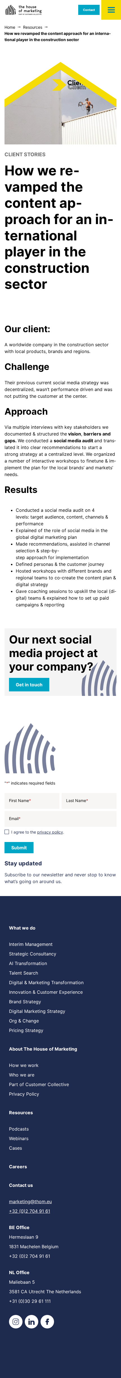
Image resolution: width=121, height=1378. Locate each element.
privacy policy (50, 832)
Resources (21, 1112)
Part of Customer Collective (39, 1084)
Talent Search (23, 973)
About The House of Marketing (43, 1049)
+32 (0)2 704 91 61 (29, 1211)
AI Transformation (28, 963)
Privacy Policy (24, 1094)
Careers (18, 1166)
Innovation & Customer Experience (46, 992)
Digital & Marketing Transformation (46, 982)
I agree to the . (37, 832)
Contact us (21, 1185)
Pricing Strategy (26, 1030)
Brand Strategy (25, 1001)
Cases (15, 1148)
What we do (22, 928)
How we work (24, 1065)
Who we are (21, 1075)
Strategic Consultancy (32, 954)
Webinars (18, 1138)
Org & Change (24, 1021)
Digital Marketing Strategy (37, 1011)
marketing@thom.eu (30, 1201)
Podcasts (19, 1129)
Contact (89, 10)
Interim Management (31, 944)
